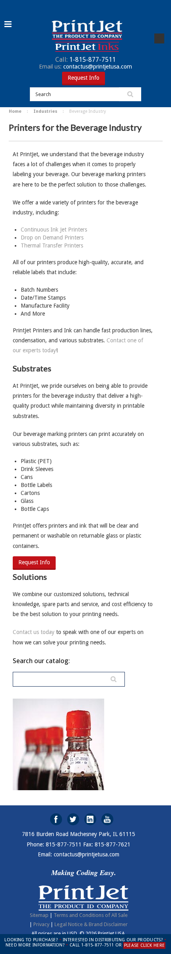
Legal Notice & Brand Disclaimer (91, 924)
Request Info (83, 78)
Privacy (41, 924)
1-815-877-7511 (85, 59)
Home (15, 111)
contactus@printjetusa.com (85, 66)
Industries (45, 111)
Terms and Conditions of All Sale (91, 915)
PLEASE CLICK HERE (144, 945)
